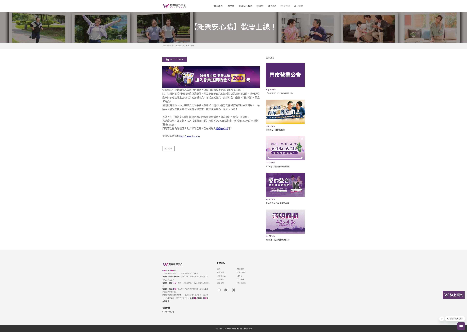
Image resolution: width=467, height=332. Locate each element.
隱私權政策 (241, 283)
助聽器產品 (221, 276)
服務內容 (220, 272)
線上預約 (298, 6)
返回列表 (168, 149)
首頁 (164, 45)
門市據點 (240, 279)
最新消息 (169, 45)
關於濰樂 (240, 269)
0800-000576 (168, 312)
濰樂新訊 (272, 6)
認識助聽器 (241, 272)
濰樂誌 (239, 276)
